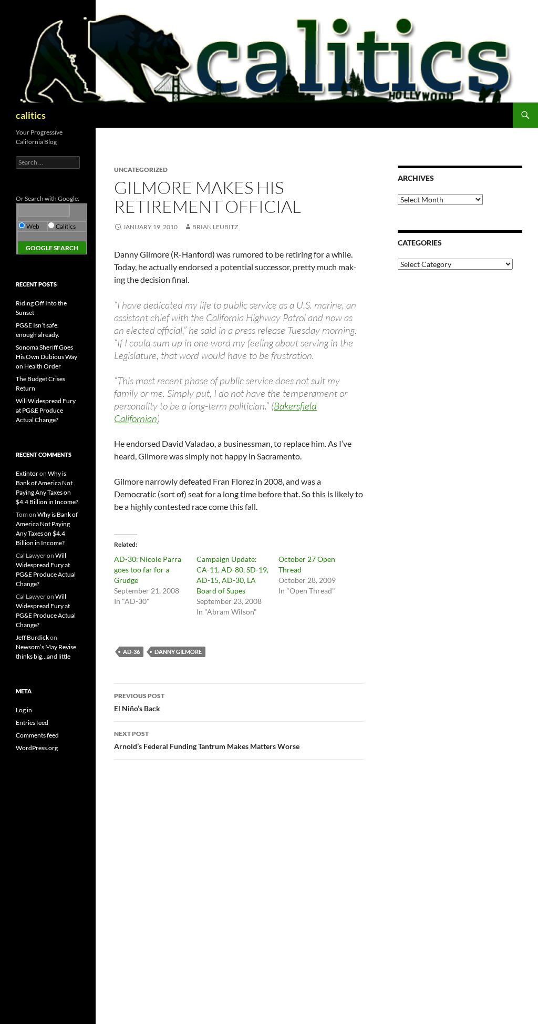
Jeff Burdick (32, 637)
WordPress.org (37, 748)
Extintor (27, 473)
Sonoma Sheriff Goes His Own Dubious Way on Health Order (46, 356)
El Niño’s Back (139, 702)
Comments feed (37, 735)
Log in (24, 710)
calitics (31, 115)
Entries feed (32, 722)
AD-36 (131, 651)
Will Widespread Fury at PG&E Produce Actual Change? (46, 410)
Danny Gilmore (178, 651)
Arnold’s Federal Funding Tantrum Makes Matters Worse (206, 740)
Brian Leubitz (215, 227)
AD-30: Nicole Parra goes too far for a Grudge (147, 570)
